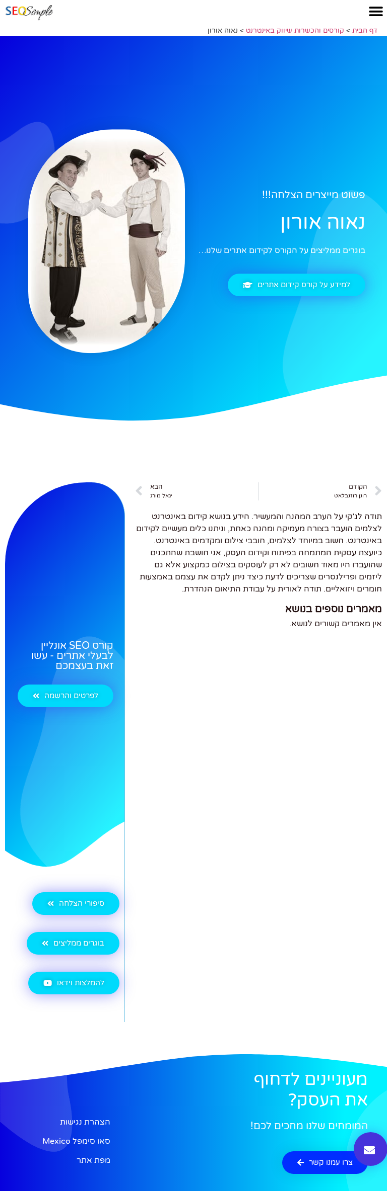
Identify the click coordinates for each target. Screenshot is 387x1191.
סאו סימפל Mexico (76, 1141)
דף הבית (364, 31)
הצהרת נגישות (85, 1122)
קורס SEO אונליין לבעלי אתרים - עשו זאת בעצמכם (72, 656)
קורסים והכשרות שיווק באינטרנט (295, 31)
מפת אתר (93, 1160)
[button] (375, 11)
